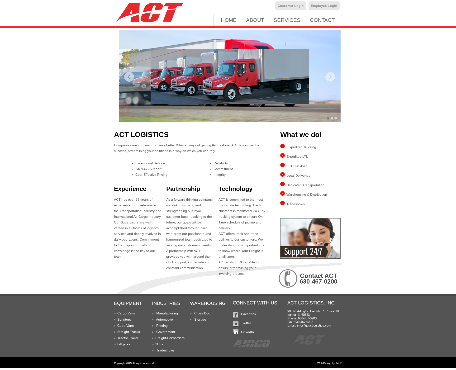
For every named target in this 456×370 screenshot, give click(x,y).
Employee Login (324, 6)
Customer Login (291, 6)
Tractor (122, 338)
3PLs (159, 344)
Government (165, 332)
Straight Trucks (128, 332)
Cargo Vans (126, 313)
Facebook (248, 314)
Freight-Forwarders (170, 338)
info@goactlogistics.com (314, 325)
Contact (322, 20)
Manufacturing (167, 313)
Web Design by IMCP (329, 363)
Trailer (133, 338)
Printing (162, 325)
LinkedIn (247, 332)
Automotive (164, 319)
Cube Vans (125, 325)
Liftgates (123, 344)
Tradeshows (165, 350)
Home (229, 20)
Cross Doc (202, 313)
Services (287, 20)
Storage (200, 319)
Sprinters (124, 319)
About (255, 20)
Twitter (246, 323)
